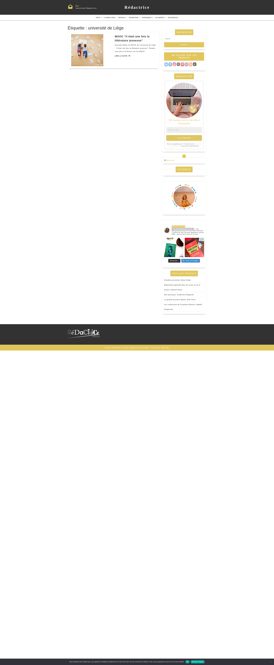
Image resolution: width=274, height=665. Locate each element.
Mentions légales (198, 662)
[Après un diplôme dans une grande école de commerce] (194, 247)
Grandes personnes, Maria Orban (177, 280)
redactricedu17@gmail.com (86, 8)
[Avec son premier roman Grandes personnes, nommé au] (173, 247)
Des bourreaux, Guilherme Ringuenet (179, 295)
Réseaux (121, 17)
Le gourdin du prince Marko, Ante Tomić (180, 299)
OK (187, 662)
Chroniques (147, 17)
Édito (98, 17)
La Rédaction (109, 17)
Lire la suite (121, 56)
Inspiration (133, 17)
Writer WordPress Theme (116, 348)
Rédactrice (137, 7)
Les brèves (159, 17)
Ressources (173, 17)
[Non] (271, 662)
